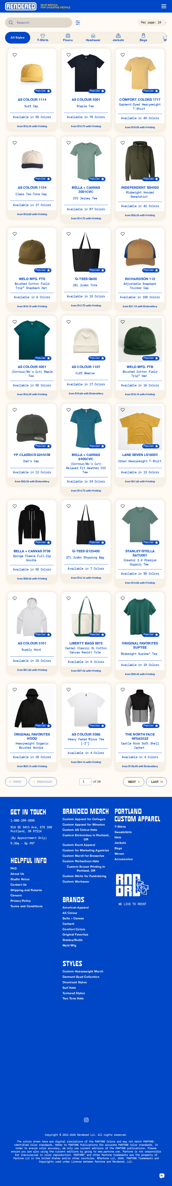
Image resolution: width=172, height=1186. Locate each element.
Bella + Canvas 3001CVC (86, 189)
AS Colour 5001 (86, 99)
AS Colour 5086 (86, 734)
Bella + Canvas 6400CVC (86, 457)
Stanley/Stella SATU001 (140, 553)
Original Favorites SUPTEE (140, 645)
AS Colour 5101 (32, 643)
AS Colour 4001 (32, 367)
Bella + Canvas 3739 (32, 551)
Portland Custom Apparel (137, 814)
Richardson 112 (140, 279)
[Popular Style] (48, 91)
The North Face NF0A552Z (140, 736)
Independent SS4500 (140, 187)
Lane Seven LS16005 (140, 455)
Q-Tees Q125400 (86, 551)
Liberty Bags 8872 (86, 643)
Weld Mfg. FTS (32, 279)
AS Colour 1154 (32, 187)
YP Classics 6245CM (32, 455)
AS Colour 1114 (32, 99)
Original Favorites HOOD (32, 736)
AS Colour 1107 (86, 367)
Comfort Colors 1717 (139, 99)
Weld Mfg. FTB (140, 367)
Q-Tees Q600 (86, 279)
